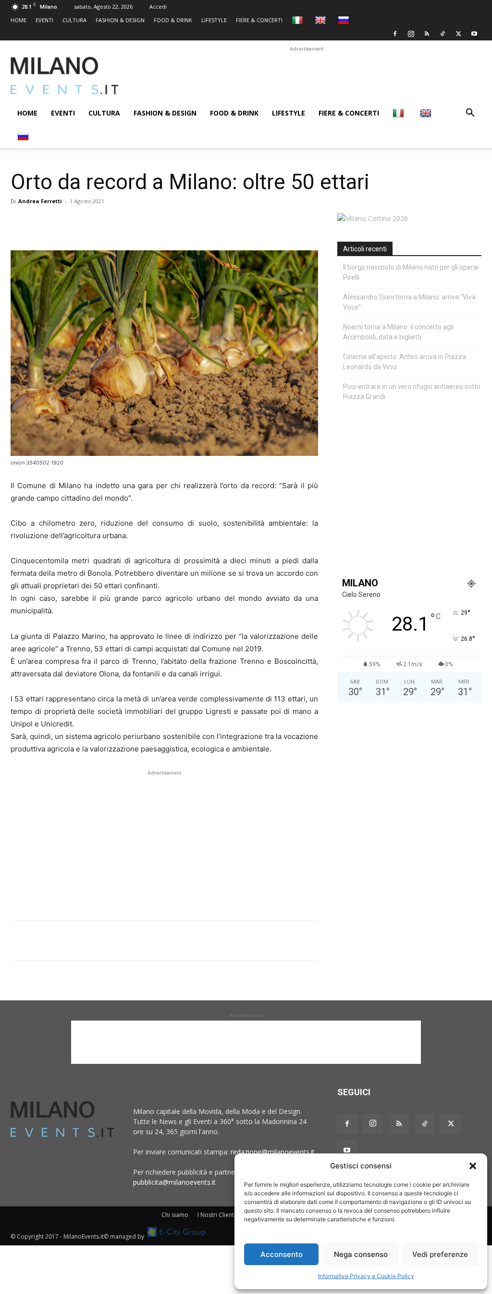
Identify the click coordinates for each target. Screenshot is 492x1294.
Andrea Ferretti (40, 201)
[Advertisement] (306, 75)
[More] (131, 223)
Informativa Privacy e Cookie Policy (366, 1276)
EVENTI (44, 20)
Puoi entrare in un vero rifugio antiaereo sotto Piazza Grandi (411, 392)
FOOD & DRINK (173, 20)
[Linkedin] (86, 223)
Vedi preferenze (440, 1254)
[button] (473, 1166)
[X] (458, 33)
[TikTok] (442, 33)
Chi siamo (174, 1215)
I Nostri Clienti (216, 1215)
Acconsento (281, 1254)
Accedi (158, 6)
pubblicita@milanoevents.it (174, 1182)
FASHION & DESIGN (120, 20)
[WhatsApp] (64, 223)
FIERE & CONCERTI (259, 20)
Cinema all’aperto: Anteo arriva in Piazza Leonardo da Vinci (404, 362)
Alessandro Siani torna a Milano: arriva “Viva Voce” (409, 302)
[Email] (108, 223)
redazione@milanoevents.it (273, 1151)
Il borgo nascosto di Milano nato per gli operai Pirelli (411, 272)
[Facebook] (395, 33)
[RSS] (426, 33)
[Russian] (345, 20)
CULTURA (74, 20)
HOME (18, 20)
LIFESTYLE (214, 20)
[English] (322, 20)
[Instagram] (411, 33)
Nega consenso (361, 1254)
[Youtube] (474, 33)
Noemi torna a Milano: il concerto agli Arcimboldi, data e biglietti (398, 332)
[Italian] (299, 20)
